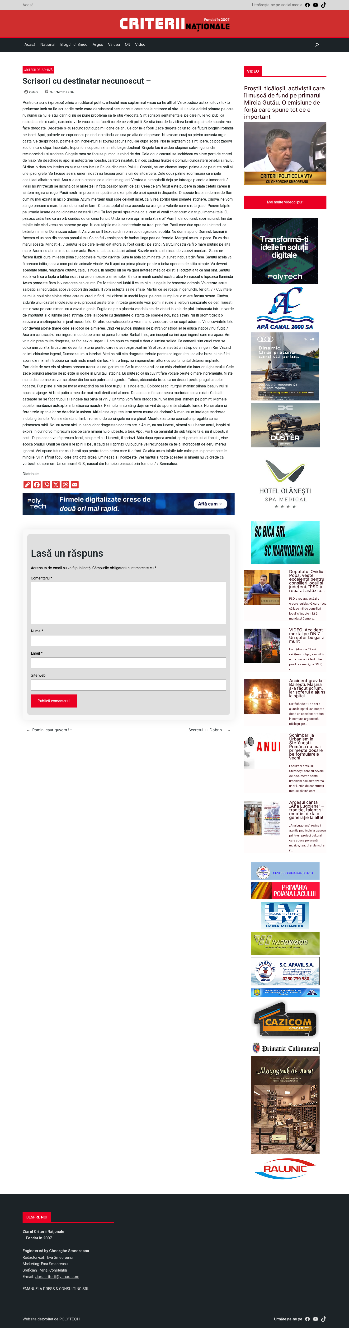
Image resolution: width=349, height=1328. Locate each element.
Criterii (33, 92)
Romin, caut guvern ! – (52, 729)
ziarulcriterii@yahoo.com (57, 1276)
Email (36, 653)
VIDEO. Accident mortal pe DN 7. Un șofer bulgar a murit (307, 635)
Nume (37, 631)
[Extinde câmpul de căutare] (316, 45)
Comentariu (41, 578)
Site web (38, 675)
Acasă (28, 4)
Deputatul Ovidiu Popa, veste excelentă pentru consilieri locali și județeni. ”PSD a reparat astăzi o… (307, 581)
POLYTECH (69, 1319)
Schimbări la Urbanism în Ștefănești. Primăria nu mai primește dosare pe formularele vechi (306, 746)
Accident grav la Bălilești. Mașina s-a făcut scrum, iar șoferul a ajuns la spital (307, 688)
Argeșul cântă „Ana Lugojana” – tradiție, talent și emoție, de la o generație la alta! (306, 810)
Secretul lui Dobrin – (207, 729)
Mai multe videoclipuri (285, 202)
